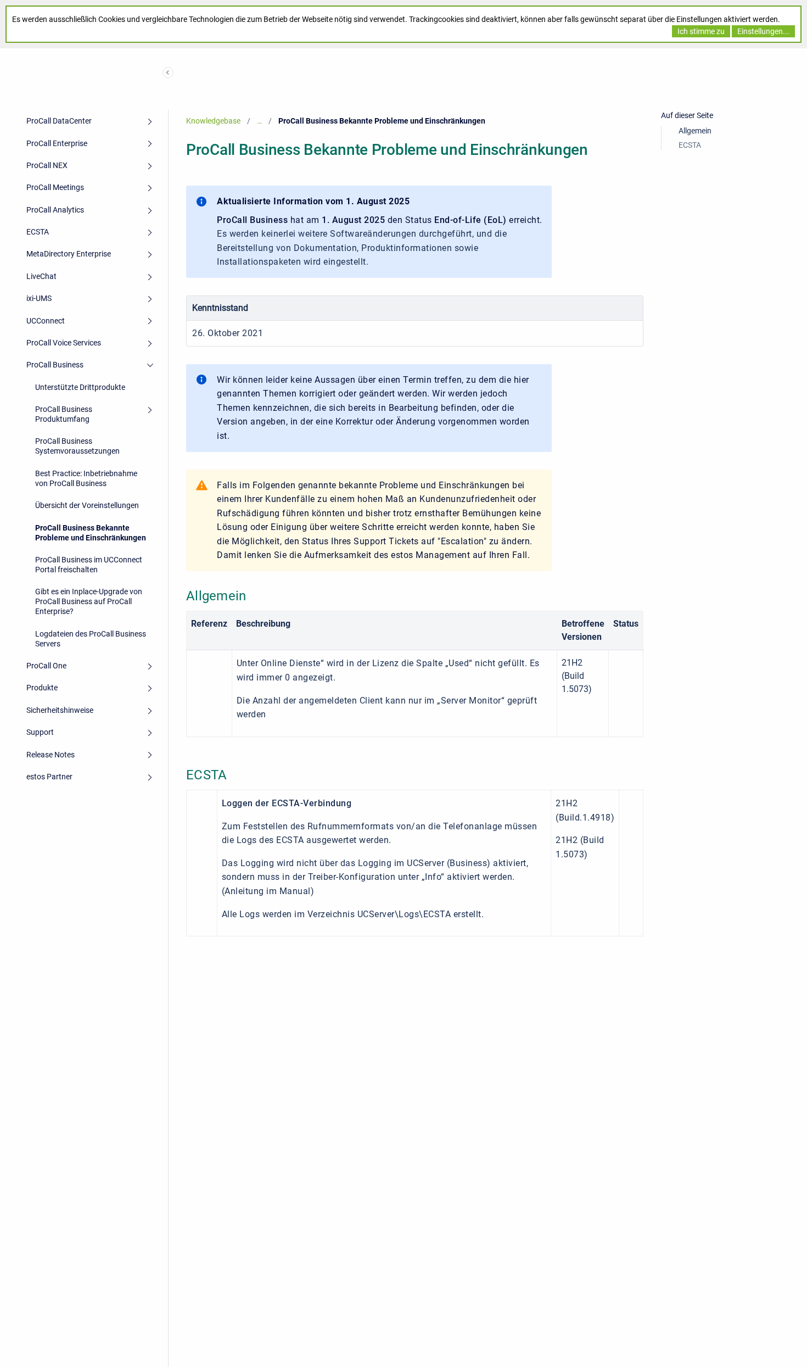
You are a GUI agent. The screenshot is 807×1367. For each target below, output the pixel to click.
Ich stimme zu (701, 31)
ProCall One (46, 665)
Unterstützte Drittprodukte (80, 387)
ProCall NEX (47, 165)
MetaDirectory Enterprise (68, 253)
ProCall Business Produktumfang (63, 414)
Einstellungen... (763, 31)
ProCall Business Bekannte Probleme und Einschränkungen (90, 532)
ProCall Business (54, 364)
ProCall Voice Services (63, 342)
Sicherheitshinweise (59, 710)
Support (40, 732)
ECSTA (37, 231)
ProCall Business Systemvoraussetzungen (77, 446)
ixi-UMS (39, 298)
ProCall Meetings (55, 187)
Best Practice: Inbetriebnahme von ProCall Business (86, 478)
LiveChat (41, 276)
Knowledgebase (213, 120)
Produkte (42, 687)
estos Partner (49, 776)
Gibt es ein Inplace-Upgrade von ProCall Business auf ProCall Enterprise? (88, 601)
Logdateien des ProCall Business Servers (90, 638)
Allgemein (695, 130)
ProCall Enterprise (56, 143)
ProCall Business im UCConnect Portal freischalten (88, 564)
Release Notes (50, 754)
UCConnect (45, 320)
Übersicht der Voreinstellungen (87, 505)
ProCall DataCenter (59, 120)
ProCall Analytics (55, 209)
